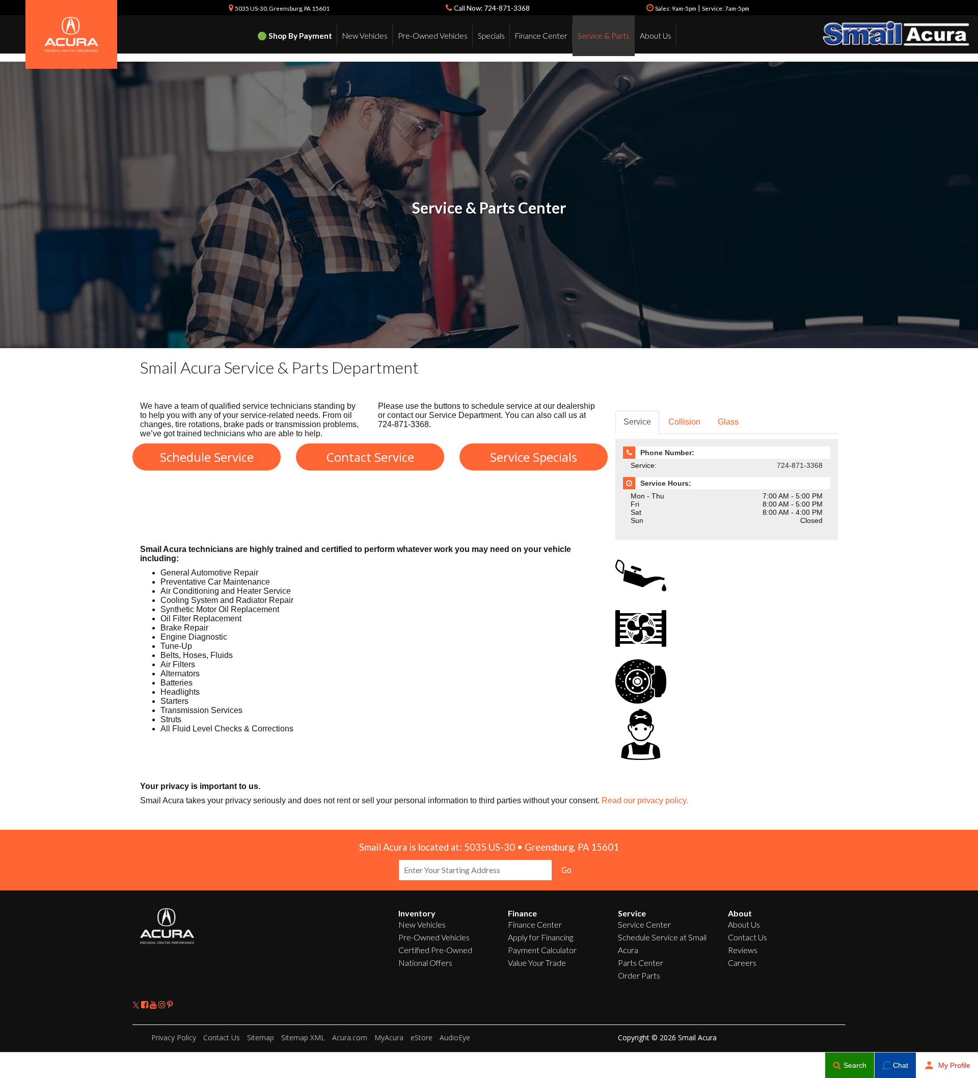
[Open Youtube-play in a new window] (154, 1004)
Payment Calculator (542, 950)
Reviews (742, 950)
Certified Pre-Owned (435, 950)
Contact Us (747, 937)
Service (637, 421)
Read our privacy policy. (645, 800)
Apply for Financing (540, 937)
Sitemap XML (303, 1037)
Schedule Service (207, 457)
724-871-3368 (800, 465)
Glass (728, 421)
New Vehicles (365, 35)
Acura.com (349, 1037)
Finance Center (541, 35)
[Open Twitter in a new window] (136, 1004)
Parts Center (640, 962)
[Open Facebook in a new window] (145, 1004)
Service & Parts (604, 35)
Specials (491, 35)
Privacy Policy (173, 1037)
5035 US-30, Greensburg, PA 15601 (282, 8)
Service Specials (533, 457)
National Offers (425, 962)
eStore (421, 1037)
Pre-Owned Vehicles (433, 35)
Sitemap (260, 1037)
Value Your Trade (537, 962)
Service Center (644, 924)
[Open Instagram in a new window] (162, 1004)
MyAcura (388, 1037)
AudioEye (455, 1037)
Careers (742, 962)
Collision (684, 421)
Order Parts (639, 975)
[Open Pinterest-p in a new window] (170, 1004)
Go (566, 870)
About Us (655, 35)
